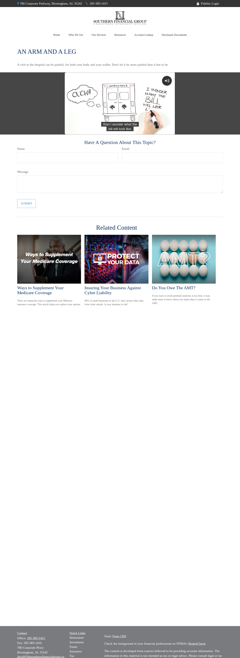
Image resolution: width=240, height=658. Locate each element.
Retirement (77, 637)
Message (22, 171)
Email (125, 148)
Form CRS (119, 636)
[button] (56, 35)
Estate (73, 647)
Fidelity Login (210, 3)
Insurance (76, 651)
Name (21, 148)
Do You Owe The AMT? (173, 287)
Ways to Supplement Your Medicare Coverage (40, 290)
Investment (77, 642)
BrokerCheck (197, 643)
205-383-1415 (99, 3)
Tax (72, 656)
